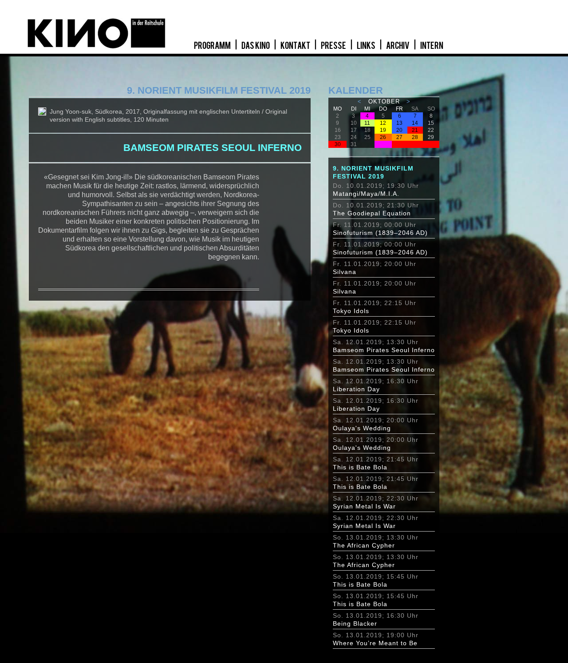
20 (399, 130)
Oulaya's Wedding (362, 428)
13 (399, 123)
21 (415, 130)
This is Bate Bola (360, 467)
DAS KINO (256, 46)
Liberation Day (356, 389)
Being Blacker (355, 623)
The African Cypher (364, 545)
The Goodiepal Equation (372, 213)
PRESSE (334, 46)
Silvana (344, 271)
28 (415, 137)
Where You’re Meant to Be (375, 643)
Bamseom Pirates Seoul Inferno (384, 349)
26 (383, 137)
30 (338, 144)
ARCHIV (398, 46)
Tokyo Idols (351, 310)
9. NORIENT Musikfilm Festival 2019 (373, 172)
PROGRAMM (212, 46)
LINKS (366, 46)
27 (399, 137)
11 (367, 123)
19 (383, 130)
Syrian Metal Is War (364, 506)
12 (383, 123)
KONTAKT (296, 46)
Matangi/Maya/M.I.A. (366, 193)
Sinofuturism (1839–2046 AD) (380, 232)
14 (415, 123)
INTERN (431, 46)
